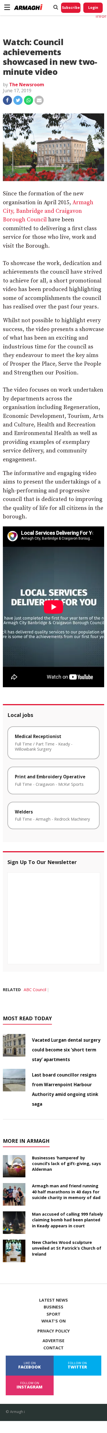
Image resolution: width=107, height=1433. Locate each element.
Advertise (53, 1341)
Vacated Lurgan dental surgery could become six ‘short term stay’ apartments (66, 1049)
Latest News (53, 1300)
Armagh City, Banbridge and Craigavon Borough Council (48, 211)
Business (53, 1307)
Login (93, 7)
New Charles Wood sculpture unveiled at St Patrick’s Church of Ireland (66, 1248)
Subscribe (71, 7)
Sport (53, 1314)
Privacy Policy (53, 1331)
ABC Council (35, 989)
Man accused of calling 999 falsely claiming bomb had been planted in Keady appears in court (67, 1219)
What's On (53, 1321)
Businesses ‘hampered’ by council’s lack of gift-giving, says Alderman (66, 1163)
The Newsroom (26, 84)
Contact (53, 1348)
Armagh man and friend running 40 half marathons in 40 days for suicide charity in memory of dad (66, 1191)
